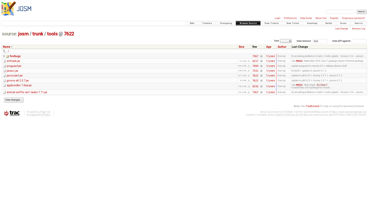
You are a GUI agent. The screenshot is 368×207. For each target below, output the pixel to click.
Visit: (276, 40)
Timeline (207, 23)
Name (6, 46)
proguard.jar (14, 65)
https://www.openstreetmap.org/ (349, 111)
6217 (255, 60)
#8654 (299, 61)
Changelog (226, 23)
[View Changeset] (261, 56)
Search (359, 23)
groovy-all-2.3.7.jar (18, 80)
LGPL (355, 114)
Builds (328, 23)
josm (23, 34)
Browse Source (248, 23)
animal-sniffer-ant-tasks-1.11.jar (27, 92)
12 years (270, 56)
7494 (255, 65)
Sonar (343, 23)
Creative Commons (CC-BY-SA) (290, 114)
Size (241, 46)
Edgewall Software (40, 114)
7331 (255, 70)
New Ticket (293, 23)
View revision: (304, 40)
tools (52, 34)
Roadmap (312, 23)
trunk (37, 34)
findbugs (15, 56)
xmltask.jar (13, 60)
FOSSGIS (288, 111)
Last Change (341, 28)
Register (334, 18)
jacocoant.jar (15, 75)
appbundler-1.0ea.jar (19, 85)
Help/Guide (306, 18)
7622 (69, 34)
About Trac (321, 18)
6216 (255, 86)
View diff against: (342, 40)
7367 (255, 56)
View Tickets (271, 23)
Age (268, 46)
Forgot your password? (353, 18)
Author (282, 46)
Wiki (192, 23)
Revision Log (358, 28)
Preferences (290, 18)
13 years (270, 61)
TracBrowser (313, 106)
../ (8, 51)
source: (9, 34)
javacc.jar (12, 70)
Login (277, 18)
